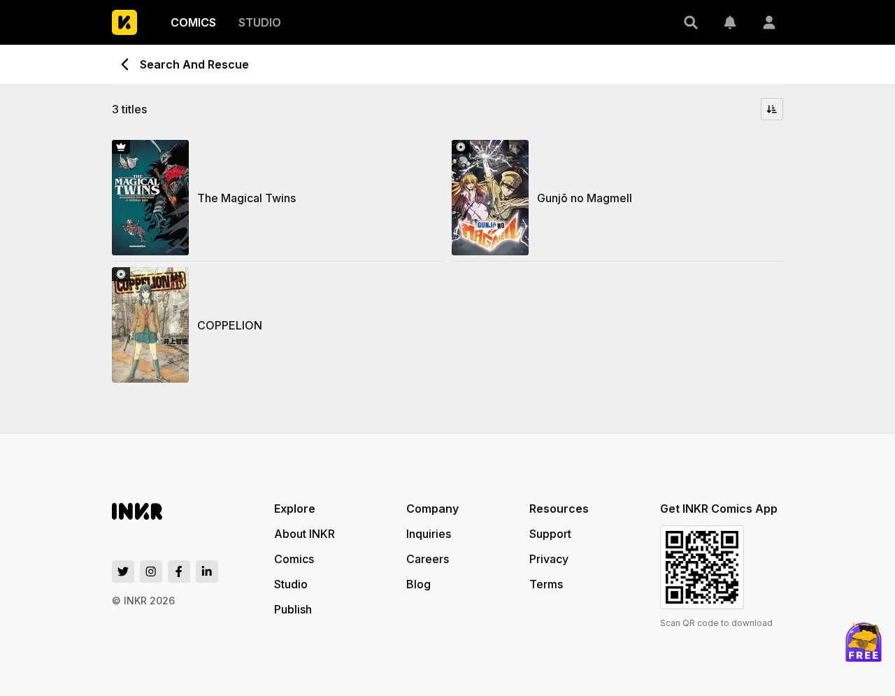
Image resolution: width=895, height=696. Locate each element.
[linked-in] (207, 571)
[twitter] (123, 571)
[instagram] (151, 571)
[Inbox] (730, 22)
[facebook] (179, 571)
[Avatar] (769, 22)
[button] (691, 22)
